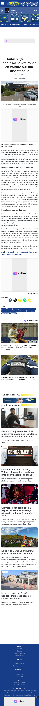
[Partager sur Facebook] (10, 301)
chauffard (13, 313)
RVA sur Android (19, 685)
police (3, 311)
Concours (19, 676)
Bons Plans (15, 24)
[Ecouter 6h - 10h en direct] (19, 400)
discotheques (31, 311)
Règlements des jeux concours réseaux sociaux (19, 691)
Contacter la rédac (19, 666)
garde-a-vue (32, 308)
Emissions (19, 674)
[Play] (3, 10)
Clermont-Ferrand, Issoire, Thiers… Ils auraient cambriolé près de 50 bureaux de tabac (18, 472)
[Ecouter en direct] (28, 4)
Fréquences (19, 655)
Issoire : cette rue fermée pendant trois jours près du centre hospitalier (16, 596)
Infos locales (19, 664)
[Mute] (35, 10)
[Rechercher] (32, 4)
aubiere (23, 311)
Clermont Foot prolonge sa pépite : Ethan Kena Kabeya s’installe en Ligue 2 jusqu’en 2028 (17, 512)
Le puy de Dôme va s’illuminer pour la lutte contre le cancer (17, 552)
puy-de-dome (23, 308)
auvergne (15, 308)
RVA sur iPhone (19, 682)
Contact (19, 649)
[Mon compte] (36, 4)
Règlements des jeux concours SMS (19, 693)
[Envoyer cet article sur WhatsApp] (24, 301)
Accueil (4, 24)
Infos (25, 24)
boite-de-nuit (5, 313)
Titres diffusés (19, 653)
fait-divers (9, 311)
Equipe (19, 651)
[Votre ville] (23, 4)
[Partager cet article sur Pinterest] (19, 301)
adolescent (17, 311)
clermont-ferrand (7, 308)
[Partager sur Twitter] (14, 301)
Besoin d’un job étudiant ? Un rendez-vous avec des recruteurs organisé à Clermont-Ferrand (19, 434)
